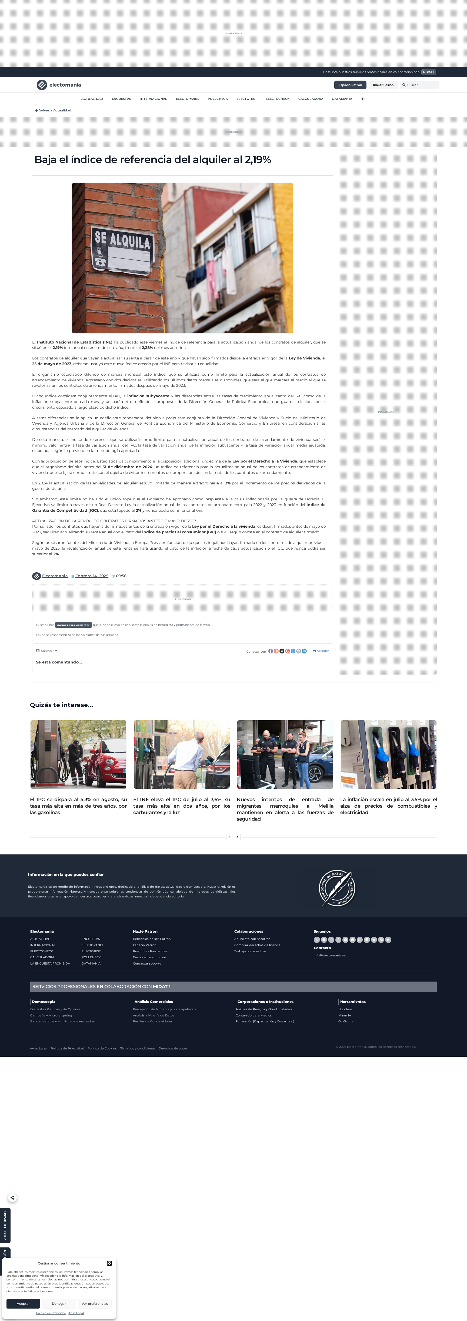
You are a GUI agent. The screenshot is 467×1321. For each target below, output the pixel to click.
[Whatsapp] (331, 940)
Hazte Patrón (145, 931)
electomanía (65, 84)
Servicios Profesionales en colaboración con (101, 986)
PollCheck (218, 98)
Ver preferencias (95, 1304)
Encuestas (121, 98)
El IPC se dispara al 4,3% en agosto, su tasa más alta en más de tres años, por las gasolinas (78, 806)
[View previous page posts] (229, 837)
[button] (109, 1263)
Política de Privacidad (51, 1313)
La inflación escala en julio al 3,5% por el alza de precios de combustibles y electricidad (388, 806)
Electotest (246, 98)
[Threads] (338, 940)
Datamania (342, 98)
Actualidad (92, 98)
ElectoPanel (187, 98)
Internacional (153, 98)
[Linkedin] (381, 940)
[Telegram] (345, 940)
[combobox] (419, 85)
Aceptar (23, 1304)
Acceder (322, 651)
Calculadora (310, 98)
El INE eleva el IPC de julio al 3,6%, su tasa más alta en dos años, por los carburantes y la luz (181, 806)
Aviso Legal (76, 1313)
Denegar (59, 1304)
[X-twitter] (317, 940)
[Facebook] (324, 940)
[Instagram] (360, 940)
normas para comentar (73, 624)
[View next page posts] (237, 837)
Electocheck (278, 98)
